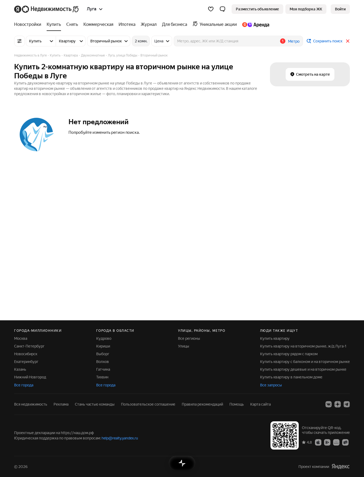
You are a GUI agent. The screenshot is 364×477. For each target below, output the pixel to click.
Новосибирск (25, 354)
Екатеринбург (26, 361)
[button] (222, 9)
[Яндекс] (340, 466)
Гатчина (103, 369)
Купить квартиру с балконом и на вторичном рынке (305, 361)
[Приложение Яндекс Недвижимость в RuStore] (345, 442)
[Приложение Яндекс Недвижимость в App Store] (318, 442)
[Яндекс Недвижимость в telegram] (346, 404)
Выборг (102, 354)
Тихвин (102, 377)
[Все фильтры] (19, 41)
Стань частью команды (95, 404)
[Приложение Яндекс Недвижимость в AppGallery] (336, 442)
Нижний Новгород (30, 377)
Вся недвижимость (30, 404)
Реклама (61, 404)
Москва (20, 338)
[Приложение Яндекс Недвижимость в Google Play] (327, 442)
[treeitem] (29, 24)
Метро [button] (294, 41)
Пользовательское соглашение (148, 404)
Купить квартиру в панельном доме (291, 377)
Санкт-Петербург (29, 346)
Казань (20, 369)
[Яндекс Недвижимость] (46, 9)
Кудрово (103, 338)
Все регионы (189, 338)
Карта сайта (260, 404)
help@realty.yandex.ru (120, 438)
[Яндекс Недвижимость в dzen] (337, 404)
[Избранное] (211, 9)
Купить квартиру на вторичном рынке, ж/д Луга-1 (303, 346)
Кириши (103, 346)
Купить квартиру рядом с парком (289, 354)
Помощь (236, 404)
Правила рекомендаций (202, 404)
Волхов (102, 361)
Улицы (183, 346)
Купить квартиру (275, 338)
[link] (340, 9)
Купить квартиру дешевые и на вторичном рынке (303, 369)
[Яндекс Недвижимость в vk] (328, 404)
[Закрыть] (348, 41)
